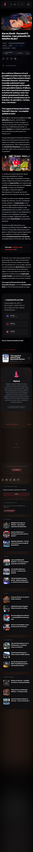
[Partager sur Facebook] (3, 58)
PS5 (21, 45)
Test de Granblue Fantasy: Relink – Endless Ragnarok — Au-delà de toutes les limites (19, 580)
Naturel (20, 53)
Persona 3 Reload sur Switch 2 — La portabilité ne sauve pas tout (20, 617)
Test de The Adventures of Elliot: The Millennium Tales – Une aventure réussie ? (19, 663)
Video (13, 48)
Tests (6, 556)
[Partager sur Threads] (11, 58)
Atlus (6, 593)
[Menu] (28, 4)
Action (4, 43)
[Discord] (6, 479)
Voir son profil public (17, 407)
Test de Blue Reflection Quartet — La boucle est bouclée (18, 571)
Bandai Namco (9, 677)
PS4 (16, 45)
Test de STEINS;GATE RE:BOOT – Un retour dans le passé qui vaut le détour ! (19, 561)
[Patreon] (18, 479)
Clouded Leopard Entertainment (16, 43)
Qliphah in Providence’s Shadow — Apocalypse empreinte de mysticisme (18, 524)
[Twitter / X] (2, 479)
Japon (10, 45)
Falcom (4, 45)
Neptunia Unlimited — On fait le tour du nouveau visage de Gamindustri (20, 543)
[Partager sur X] (7, 58)
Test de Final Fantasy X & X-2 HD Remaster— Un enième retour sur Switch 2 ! (20, 645)
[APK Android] (14, 4)
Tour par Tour (6, 48)
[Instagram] (10, 479)
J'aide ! (16, 494)
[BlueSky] (14, 479)
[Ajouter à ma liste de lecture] (3, 65)
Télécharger (10, 510)
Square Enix (9, 639)
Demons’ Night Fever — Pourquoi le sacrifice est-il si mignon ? (19, 533)
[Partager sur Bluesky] (15, 58)
